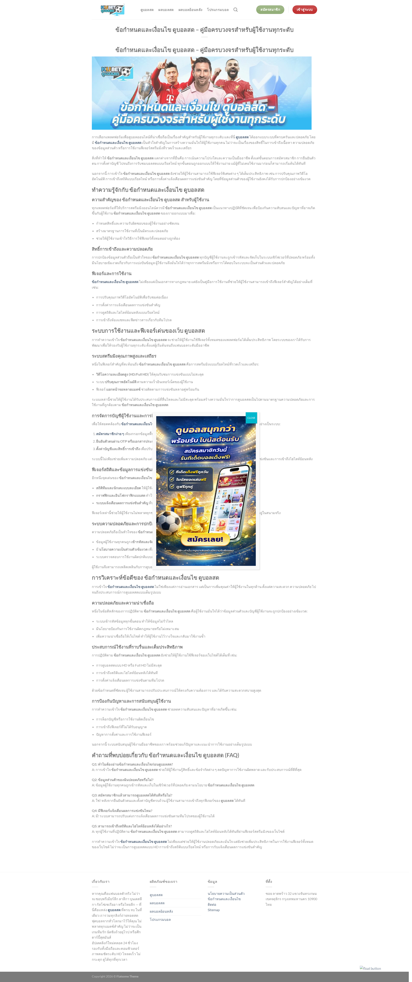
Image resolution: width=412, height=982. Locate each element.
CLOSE (251, 417)
